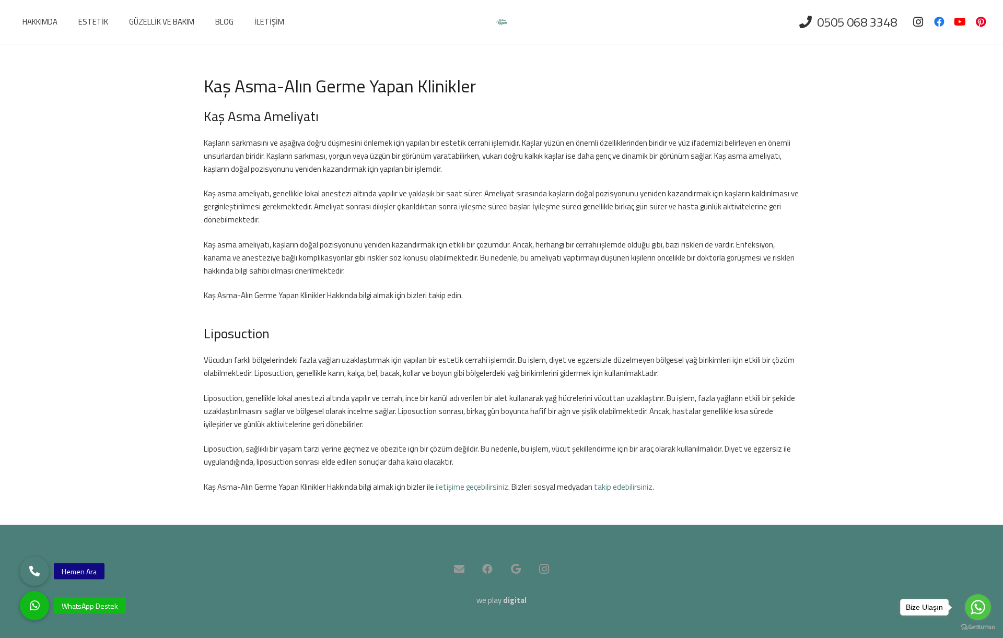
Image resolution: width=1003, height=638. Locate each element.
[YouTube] (960, 21)
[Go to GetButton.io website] (978, 627)
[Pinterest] (981, 21)
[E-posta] (459, 569)
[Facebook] (939, 21)
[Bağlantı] (502, 22)
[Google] (516, 569)
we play (501, 600)
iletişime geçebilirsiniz (472, 487)
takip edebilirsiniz (623, 487)
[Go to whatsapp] (978, 607)
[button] (34, 605)
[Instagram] (918, 21)
